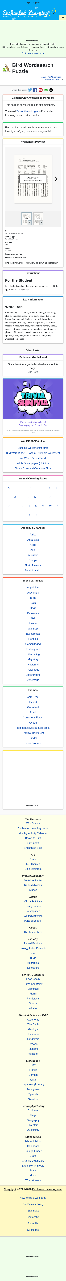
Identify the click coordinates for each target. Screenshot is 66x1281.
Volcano (33, 1053)
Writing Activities (33, 916)
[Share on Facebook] (35, 90)
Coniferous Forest (33, 717)
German (33, 1074)
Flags (33, 1115)
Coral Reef (33, 697)
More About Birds (53, 79)
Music (33, 1175)
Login (28, 3)
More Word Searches (51, 77)
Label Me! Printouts (33, 1165)
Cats (33, 603)
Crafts (33, 859)
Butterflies (33, 963)
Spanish (33, 1094)
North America (33, 565)
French (33, 1069)
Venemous (33, 680)
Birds (33, 597)
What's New (33, 823)
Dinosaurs (33, 613)
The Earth (33, 1024)
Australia (33, 555)
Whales (33, 1008)
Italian (33, 1079)
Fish (33, 618)
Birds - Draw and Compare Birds (33, 468)
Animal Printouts (33, 943)
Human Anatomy (33, 984)
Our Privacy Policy (33, 1204)
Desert (33, 702)
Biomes (33, 953)
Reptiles (33, 639)
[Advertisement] (33, 31)
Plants (33, 993)
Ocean (33, 722)
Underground (33, 674)
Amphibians (33, 587)
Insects (33, 623)
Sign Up (36, 3)
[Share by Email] (46, 90)
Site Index (33, 843)
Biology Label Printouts (33, 948)
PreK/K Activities (33, 880)
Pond (33, 712)
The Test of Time (33, 932)
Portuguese (33, 1089)
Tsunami (33, 1048)
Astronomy (33, 1019)
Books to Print (33, 838)
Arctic (33, 544)
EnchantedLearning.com (47, 1189)
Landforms (33, 1039)
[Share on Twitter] (30, 90)
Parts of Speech (33, 920)
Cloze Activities (33, 901)
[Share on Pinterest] (41, 90)
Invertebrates (33, 633)
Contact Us (33, 1217)
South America (33, 570)
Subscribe (22, 111)
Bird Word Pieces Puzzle (33, 458)
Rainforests (33, 998)
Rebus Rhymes (33, 885)
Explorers (33, 1110)
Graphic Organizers (33, 1160)
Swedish (33, 1099)
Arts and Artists (33, 1141)
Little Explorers (33, 869)
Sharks (33, 1003)
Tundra (33, 738)
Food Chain (33, 979)
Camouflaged (33, 644)
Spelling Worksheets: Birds (33, 448)
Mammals (33, 628)
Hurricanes (33, 1034)
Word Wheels (33, 1180)
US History (33, 1130)
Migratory (33, 659)
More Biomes (33, 743)
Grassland (33, 707)
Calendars (33, 1146)
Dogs (33, 608)
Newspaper (33, 911)
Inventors (33, 1125)
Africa (33, 534)
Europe (33, 560)
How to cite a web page (33, 1197)
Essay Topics (33, 906)
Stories (33, 890)
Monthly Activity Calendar (33, 833)
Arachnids (33, 592)
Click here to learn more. (33, 53)
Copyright (10, 1189)
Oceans (33, 1044)
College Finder (33, 1151)
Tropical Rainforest (33, 733)
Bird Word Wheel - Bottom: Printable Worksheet (33, 453)
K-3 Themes (33, 864)
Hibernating (33, 654)
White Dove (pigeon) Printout (33, 463)
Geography (33, 1120)
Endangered (33, 649)
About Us (33, 1223)
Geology (33, 1029)
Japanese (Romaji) (33, 1084)
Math (33, 1170)
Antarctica (33, 539)
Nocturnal (33, 664)
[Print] (51, 90)
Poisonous (33, 669)
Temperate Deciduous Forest (33, 727)
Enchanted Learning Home (33, 828)
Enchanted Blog (33, 848)
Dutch (33, 1065)
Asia (33, 550)
